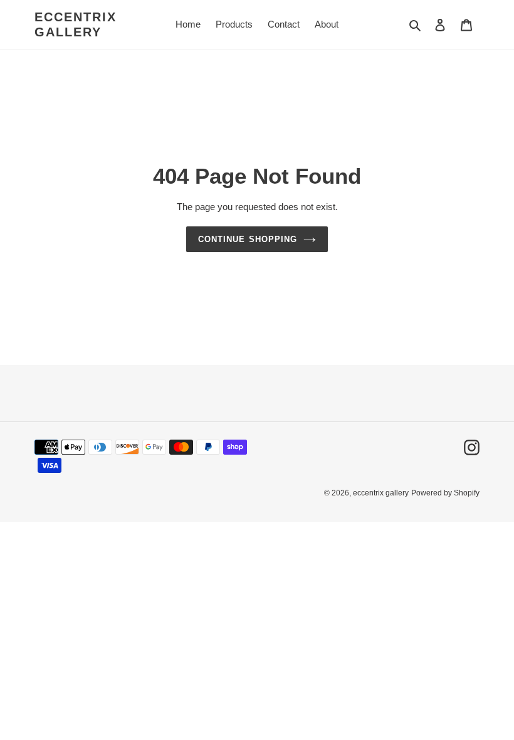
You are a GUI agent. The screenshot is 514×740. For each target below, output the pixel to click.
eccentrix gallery (75, 24)
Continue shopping (247, 239)
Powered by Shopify (445, 493)
